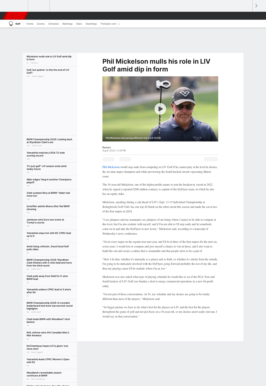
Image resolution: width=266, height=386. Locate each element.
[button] (248, 16)
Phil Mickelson (111, 167)
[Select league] (17, 6)
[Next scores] (256, 6)
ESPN (16, 16)
